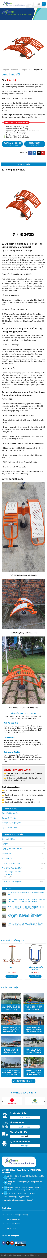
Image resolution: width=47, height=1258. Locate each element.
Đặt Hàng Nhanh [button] (12, 144)
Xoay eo (11, 967)
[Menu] (44, 4)
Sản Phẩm (14, 70)
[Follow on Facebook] (4, 1243)
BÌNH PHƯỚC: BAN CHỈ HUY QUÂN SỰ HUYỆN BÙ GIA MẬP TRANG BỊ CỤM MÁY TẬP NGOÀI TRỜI (25, 924)
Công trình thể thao (9, 839)
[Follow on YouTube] (12, 1243)
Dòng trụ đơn (25, 70)
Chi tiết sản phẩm (23, 164)
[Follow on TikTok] (8, 1243)
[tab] (23, 164)
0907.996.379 (34, 144)
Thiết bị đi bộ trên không (35, 968)
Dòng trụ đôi (8, 874)
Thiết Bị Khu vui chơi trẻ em (11, 863)
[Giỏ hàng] (39, 3)
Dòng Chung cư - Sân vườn (12, 872)
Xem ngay (24, 1146)
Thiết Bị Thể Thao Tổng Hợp (12, 882)
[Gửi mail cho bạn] (39, 153)
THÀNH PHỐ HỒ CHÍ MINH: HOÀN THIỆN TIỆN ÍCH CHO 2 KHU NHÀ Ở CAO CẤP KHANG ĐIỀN (26, 908)
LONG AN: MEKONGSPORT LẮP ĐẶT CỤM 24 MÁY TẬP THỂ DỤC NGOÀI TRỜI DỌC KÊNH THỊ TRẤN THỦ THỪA (25, 916)
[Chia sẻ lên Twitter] (35, 153)
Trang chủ (5, 70)
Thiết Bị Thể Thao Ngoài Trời (12, 868)
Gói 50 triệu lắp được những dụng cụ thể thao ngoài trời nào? (26, 893)
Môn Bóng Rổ (7, 858)
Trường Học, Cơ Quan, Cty (11, 823)
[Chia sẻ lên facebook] (30, 153)
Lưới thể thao (6, 853)
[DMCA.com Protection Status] (20, 1243)
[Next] (44, 1101)
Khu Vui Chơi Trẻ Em (9, 818)
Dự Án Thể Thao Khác (9, 828)
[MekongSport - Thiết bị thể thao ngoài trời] (17, 4)
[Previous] (2, 1101)
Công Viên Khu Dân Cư (10, 813)
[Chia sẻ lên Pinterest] (43, 153)
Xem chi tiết (12, 976)
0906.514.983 (24, 1127)
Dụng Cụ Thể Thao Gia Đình (12, 849)
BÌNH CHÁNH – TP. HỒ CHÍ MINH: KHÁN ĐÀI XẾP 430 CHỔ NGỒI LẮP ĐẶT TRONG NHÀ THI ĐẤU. (26, 900)
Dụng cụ (5, 844)
